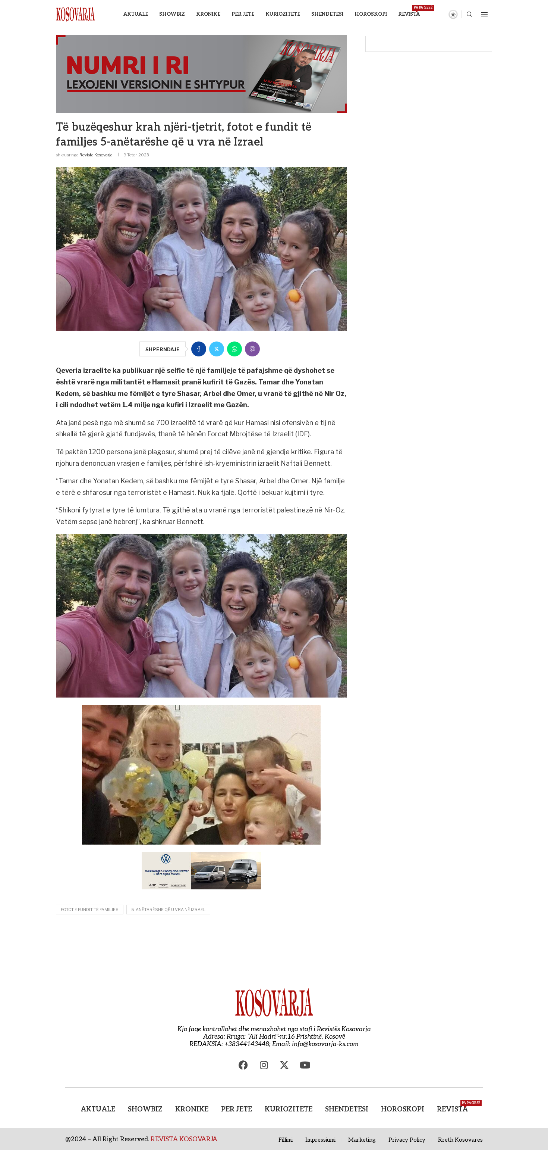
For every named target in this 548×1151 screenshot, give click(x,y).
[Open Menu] (484, 14)
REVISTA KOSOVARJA (184, 1139)
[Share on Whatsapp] (234, 348)
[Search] (469, 15)
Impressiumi (320, 1139)
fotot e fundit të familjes (90, 909)
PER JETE (243, 14)
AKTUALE (135, 14)
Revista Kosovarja (96, 154)
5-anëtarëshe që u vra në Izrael (168, 909)
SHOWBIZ (172, 14)
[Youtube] (305, 1064)
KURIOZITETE (282, 14)
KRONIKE (208, 14)
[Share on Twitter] (216, 348)
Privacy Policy (406, 1139)
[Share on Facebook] (198, 348)
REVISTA (409, 11)
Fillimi (285, 1139)
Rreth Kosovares (460, 1139)
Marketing (362, 1139)
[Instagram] (264, 1064)
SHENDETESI (327, 14)
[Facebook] (243, 1064)
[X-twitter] (284, 1064)
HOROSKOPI (371, 14)
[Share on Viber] (252, 348)
